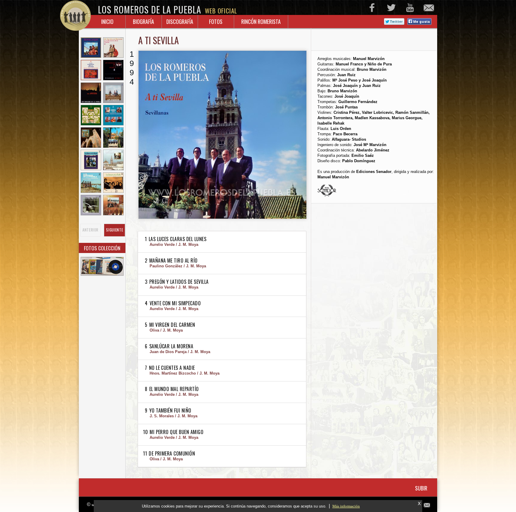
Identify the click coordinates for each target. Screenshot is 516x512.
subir (421, 488)
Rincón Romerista (261, 21)
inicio (107, 21)
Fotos (215, 21)
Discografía (179, 21)
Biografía (143, 21)
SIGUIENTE (114, 230)
